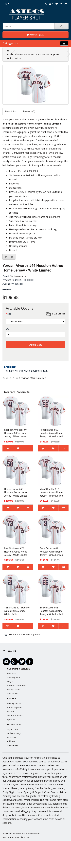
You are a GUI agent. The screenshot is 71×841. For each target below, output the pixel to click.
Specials (11, 719)
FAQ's (10, 681)
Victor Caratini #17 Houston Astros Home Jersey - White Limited (51, 492)
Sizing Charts (13, 689)
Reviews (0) (29, 111)
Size (9, 313)
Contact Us (12, 693)
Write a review (38, 378)
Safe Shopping (14, 707)
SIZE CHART (58, 313)
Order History (14, 733)
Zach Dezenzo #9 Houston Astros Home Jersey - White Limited (51, 552)
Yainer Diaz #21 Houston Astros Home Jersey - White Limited (17, 611)
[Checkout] (66, 3)
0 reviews (24, 378)
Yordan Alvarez (18, 276)
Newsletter (12, 745)
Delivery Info (13, 677)
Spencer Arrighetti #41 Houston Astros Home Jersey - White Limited (16, 433)
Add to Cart (35, 344)
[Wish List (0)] (56, 3)
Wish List (11, 737)
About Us (11, 673)
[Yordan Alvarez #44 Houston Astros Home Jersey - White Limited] (35, 85)
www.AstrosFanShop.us (28, 833)
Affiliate (11, 741)
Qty (7, 328)
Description (11, 111)
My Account (12, 729)
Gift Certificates (15, 715)
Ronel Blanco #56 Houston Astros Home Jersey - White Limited (51, 433)
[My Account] (51, 3)
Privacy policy (14, 703)
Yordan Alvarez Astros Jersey (24, 634)
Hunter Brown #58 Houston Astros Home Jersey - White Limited (15, 492)
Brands (10, 711)
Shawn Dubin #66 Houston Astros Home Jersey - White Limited (51, 611)
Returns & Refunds (16, 685)
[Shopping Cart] (61, 3)
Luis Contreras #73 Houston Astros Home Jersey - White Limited (15, 552)
